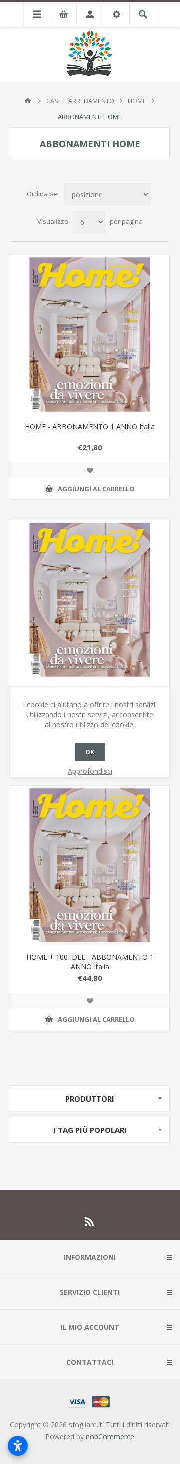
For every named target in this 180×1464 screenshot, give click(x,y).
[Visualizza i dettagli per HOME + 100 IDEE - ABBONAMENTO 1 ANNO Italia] (90, 865)
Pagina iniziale (28, 101)
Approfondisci (90, 771)
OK (90, 752)
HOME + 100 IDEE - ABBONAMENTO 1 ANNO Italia (90, 961)
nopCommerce (110, 1436)
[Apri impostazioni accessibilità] (18, 1446)
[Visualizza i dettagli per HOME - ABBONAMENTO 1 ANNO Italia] (90, 334)
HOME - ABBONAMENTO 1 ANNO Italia (90, 426)
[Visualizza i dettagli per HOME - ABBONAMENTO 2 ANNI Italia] (90, 599)
